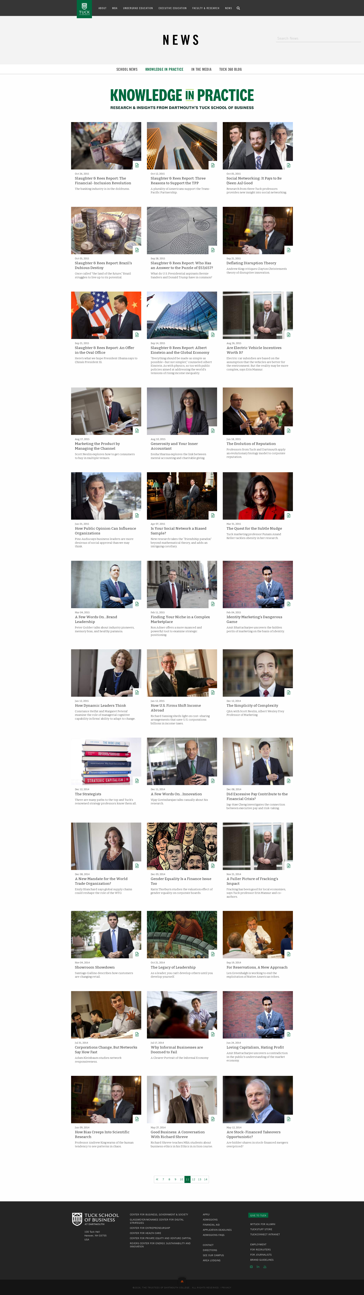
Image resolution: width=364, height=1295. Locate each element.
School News (126, 69)
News (228, 8)
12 (193, 1179)
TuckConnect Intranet (265, 1234)
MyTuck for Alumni (262, 1224)
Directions (210, 1250)
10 (181, 1179)
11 (187, 1179)
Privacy (226, 1287)
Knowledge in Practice (164, 69)
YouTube (264, 1266)
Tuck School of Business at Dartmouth (84, 9)
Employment (258, 1244)
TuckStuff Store (261, 1229)
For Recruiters (260, 1249)
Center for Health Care (145, 1233)
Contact (208, 1244)
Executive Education (173, 8)
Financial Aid (211, 1224)
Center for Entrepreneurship (150, 1227)
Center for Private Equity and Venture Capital (160, 1238)
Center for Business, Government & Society (159, 1214)
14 (205, 1179)
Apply (206, 1214)
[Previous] (157, 1179)
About (103, 8)
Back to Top (182, 1280)
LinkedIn (258, 1266)
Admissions (210, 1219)
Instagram (251, 1266)
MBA (115, 8)
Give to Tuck (258, 1215)
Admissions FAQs (213, 1234)
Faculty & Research (206, 8)
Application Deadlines (217, 1229)
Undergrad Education (138, 8)
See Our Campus (213, 1255)
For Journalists (261, 1254)
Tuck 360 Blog (230, 69)
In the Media (201, 69)
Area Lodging (211, 1260)
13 (199, 1179)
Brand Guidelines (262, 1259)
